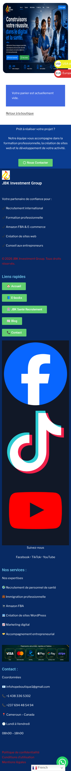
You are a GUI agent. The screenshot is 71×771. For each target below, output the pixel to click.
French (42, 767)
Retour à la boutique (20, 113)
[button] (62, 762)
